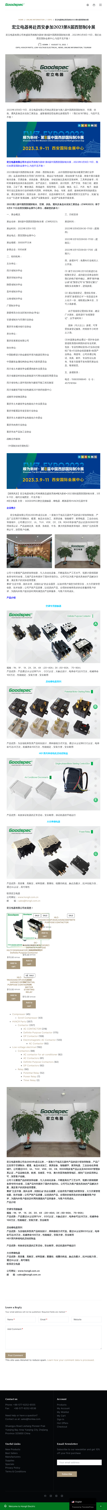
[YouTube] (62, 1496)
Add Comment (15, 1329)
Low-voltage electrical (45, 47)
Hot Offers (62, 1423)
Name (11, 1319)
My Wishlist (63, 1412)
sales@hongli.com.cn (29, 900)
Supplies (9, 1460)
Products (61, 1404)
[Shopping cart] (94, 5)
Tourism (87, 47)
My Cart (61, 1415)
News (60, 47)
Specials (9, 1464)
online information (73, 47)
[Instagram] (56, 1496)
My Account (63, 1408)
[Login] (88, 5)
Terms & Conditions (15, 1471)
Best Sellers (11, 1453)
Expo (18, 47)
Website (78, 1319)
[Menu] (100, 5)
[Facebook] (45, 1496)
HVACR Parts (27, 47)
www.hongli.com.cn (28, 897)
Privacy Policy (12, 1467)
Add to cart (13, 965)
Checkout (62, 1426)
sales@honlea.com (30, 1419)
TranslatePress (87, 1507)
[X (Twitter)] (51, 1496)
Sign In (60, 1419)
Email (43, 1319)
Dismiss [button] (101, 1506)
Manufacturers (12, 1456)
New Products (12, 1449)
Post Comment (15, 1355)
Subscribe (67, 1474)
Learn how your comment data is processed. (70, 1360)
